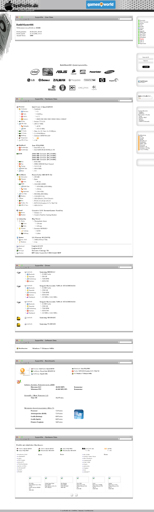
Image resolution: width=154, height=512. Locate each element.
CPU (141, 136)
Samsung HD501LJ (47, 272)
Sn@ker (141, 112)
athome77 (87, 472)
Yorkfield (37, 109)
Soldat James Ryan (90, 456)
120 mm (39, 223)
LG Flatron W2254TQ (41, 237)
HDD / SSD (143, 143)
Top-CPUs (143, 34)
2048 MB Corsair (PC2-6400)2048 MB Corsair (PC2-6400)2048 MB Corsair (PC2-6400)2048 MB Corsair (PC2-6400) (44, 156)
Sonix (85, 464)
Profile (142, 26)
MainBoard (143, 141)
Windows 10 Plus (145, 148)
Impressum (143, 43)
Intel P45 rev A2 (39, 147)
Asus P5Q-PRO (38, 145)
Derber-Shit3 (143, 117)
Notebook (143, 142)
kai (85, 470)
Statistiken (143, 37)
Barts (36, 179)
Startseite (142, 20)
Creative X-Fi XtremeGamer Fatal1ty (47, 210)
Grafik (142, 138)
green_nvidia (22, 466)
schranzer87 (22, 468)
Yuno (140, 116)
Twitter (142, 28)
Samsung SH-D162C (48, 318)
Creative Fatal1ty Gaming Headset (45, 215)
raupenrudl (87, 460)
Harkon (141, 120)
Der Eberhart (88, 458)
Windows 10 (143, 146)
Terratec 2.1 (38, 213)
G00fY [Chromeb (144, 121)
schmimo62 (21, 456)
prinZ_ (20, 469)
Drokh (20, 471)
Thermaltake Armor (40, 221)
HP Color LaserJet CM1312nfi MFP (46, 253)
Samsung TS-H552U (48, 324)
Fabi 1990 (87, 462)
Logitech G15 (37, 246)
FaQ (141, 25)
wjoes (20, 458)
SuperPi (142, 31)
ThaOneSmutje (23, 464)
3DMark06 (143, 32)
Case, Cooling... (144, 149)
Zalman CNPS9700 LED (42, 136)
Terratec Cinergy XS (40, 250)
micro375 (21, 462)
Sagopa (86, 468)
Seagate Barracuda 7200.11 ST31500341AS (58, 286)
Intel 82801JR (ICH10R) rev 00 (44, 150)
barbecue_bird (22, 454)
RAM (141, 139)
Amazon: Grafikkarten (85, 510)
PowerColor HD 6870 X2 (42, 175)
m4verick (87, 466)
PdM (141, 29)
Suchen (142, 23)
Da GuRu (87, 454)
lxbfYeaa (141, 113)
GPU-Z (142, 42)
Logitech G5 (37, 248)
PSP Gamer (21, 460)
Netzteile (142, 145)
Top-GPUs (143, 35)
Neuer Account (144, 22)
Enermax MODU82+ (41, 228)
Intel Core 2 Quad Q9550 (42, 107)
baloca (141, 118)
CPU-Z (142, 40)
